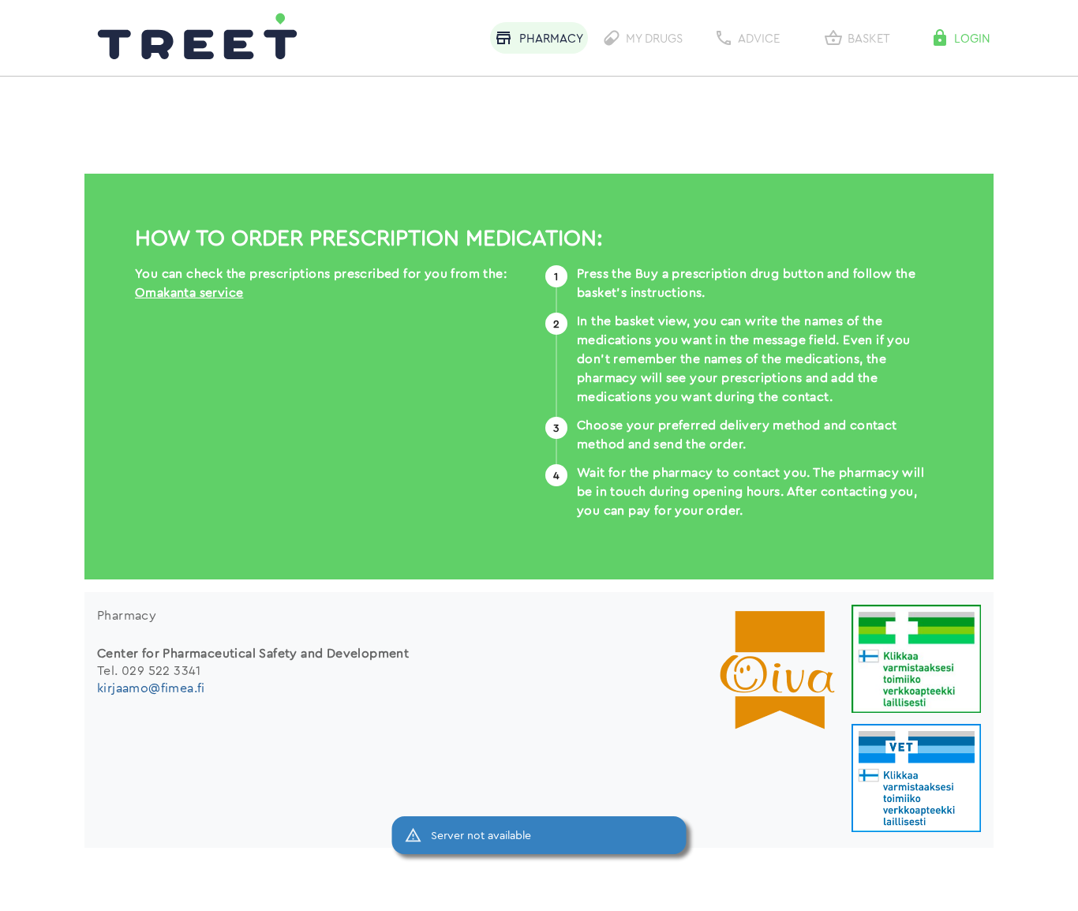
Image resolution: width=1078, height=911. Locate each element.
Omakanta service (189, 292)
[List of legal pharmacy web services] (916, 660)
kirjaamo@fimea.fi (151, 687)
